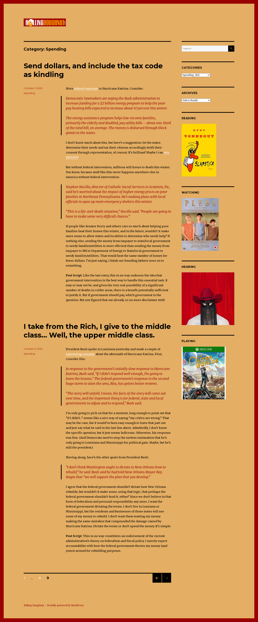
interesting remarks (80, 354)
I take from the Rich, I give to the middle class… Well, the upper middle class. (97, 330)
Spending (29, 93)
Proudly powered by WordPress (65, 605)
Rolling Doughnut (34, 605)
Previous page (157, 582)
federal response (86, 88)
